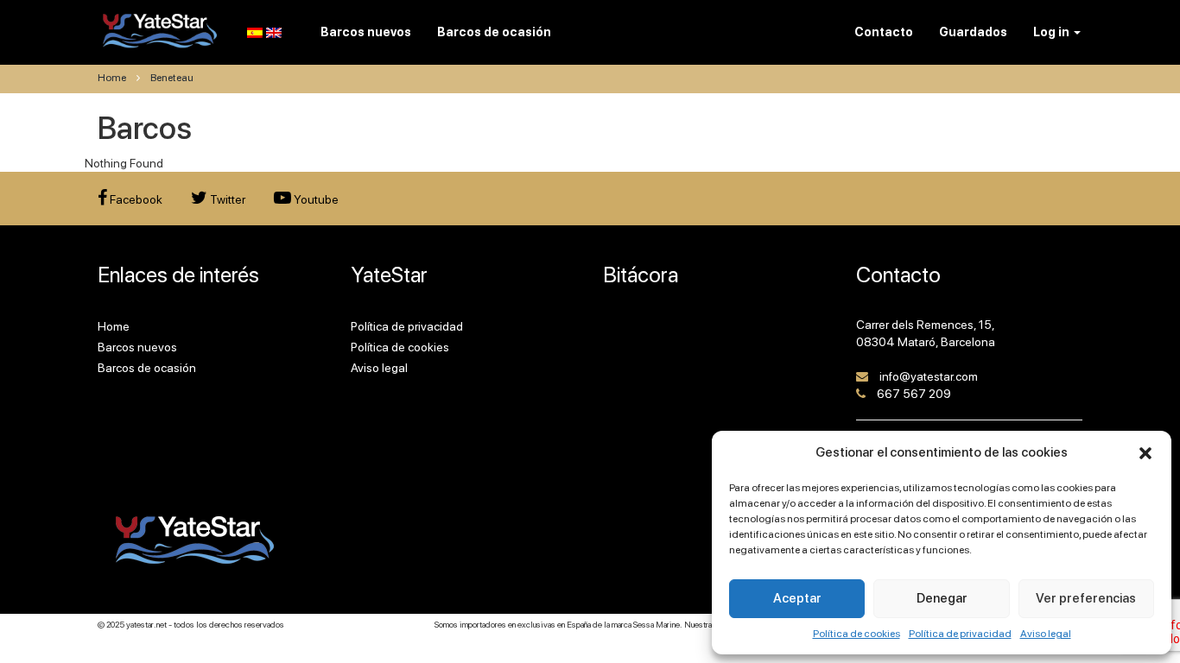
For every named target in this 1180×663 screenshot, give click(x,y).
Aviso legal (1045, 634)
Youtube (315, 199)
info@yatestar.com (928, 376)
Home (112, 78)
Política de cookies (856, 634)
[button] (1145, 453)
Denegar (942, 598)
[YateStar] (160, 30)
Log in (1052, 32)
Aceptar (797, 598)
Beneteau (171, 78)
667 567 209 (914, 394)
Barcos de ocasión (147, 368)
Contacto (883, 32)
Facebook (134, 199)
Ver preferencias (1086, 598)
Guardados (973, 32)
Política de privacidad (960, 634)
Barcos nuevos (137, 347)
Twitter (226, 199)
